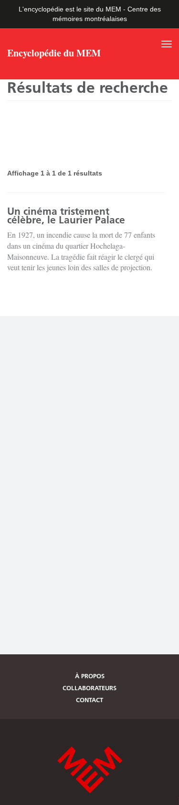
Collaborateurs (89, 688)
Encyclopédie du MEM (54, 54)
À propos (90, 676)
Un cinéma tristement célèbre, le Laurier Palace (66, 215)
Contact (89, 700)
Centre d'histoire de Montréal (90, 770)
